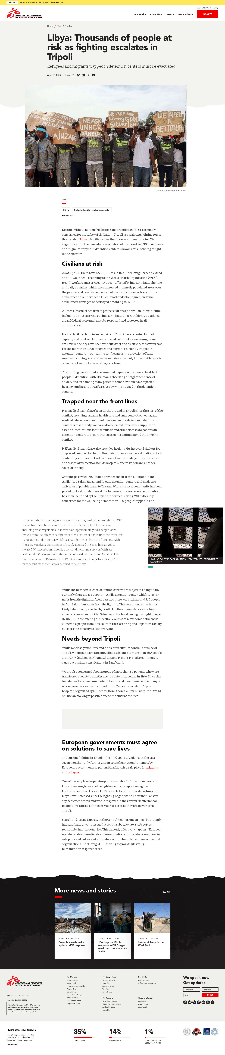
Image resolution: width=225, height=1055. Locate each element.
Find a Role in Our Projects (111, 1004)
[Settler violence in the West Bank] (152, 931)
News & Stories (64, 26)
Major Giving (71, 992)
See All (166, 892)
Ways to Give (71, 989)
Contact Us (142, 1001)
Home (50, 26)
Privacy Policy (143, 1004)
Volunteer (105, 989)
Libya (66, 210)
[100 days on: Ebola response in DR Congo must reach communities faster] (112, 931)
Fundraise (105, 983)
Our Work (139, 14)
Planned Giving (72, 998)
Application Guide (108, 1007)
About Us (155, 14)
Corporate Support (73, 1003)
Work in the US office (109, 1001)
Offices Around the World (147, 983)
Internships (106, 1010)
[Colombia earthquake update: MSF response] (73, 931)
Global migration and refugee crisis (92, 210)
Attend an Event (108, 986)
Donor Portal (71, 983)
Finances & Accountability (76, 986)
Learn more (56, 2)
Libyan (84, 239)
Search (213, 8)
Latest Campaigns (108, 980)
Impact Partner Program (75, 995)
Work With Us (202, 8)
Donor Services (72, 980)
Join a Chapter (107, 992)
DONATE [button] (207, 14)
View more (69, 215)
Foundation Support (74, 1001)
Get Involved (184, 14)
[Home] (33, 13)
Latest (169, 14)
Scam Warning (143, 1007)
